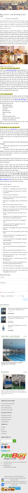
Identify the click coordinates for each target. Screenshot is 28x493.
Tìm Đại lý (3, 427)
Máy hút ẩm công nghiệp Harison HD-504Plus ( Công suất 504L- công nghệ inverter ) (18, 309)
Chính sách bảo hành (6, 405)
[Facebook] (2, 447)
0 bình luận (8, 18)
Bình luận (3, 282)
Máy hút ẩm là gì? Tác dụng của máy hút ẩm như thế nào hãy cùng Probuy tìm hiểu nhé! (15, 262)
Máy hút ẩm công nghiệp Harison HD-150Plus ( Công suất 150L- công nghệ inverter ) (18, 317)
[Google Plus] (5, 447)
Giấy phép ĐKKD (5, 421)
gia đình (14, 70)
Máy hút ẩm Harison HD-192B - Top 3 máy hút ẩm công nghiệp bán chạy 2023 (15, 271)
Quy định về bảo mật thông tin (7, 403)
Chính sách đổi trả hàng (6, 407)
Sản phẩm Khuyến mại (6, 419)
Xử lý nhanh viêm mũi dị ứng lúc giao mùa (13, 265)
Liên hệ (2, 429)
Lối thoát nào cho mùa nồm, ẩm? (11, 186)
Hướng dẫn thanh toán (6, 417)
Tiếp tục (25, 299)
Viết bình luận (15, 18)
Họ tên (2, 277)
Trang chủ (3, 6)
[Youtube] (8, 447)
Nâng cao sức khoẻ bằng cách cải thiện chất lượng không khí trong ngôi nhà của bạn (15, 209)
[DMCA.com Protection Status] (5, 450)
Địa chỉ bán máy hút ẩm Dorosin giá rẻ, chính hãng (15, 268)
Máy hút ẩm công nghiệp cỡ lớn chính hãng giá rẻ (15, 206)
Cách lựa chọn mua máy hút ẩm (10, 195)
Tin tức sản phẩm (12, 6)
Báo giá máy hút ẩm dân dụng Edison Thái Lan (14, 250)
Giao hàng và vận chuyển (7, 410)
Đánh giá (3, 296)
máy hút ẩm (9, 70)
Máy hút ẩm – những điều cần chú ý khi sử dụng (14, 189)
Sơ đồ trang (3, 433)
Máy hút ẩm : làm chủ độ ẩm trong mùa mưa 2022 (15, 252)
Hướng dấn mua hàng (6, 415)
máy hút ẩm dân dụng (20, 99)
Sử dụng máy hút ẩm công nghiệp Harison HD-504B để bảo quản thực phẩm (14, 224)
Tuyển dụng (3, 431)
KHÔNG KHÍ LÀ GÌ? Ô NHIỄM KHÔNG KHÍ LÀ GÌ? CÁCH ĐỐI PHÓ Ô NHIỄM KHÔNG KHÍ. (15, 217)
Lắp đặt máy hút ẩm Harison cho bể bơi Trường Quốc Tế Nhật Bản (11, 363)
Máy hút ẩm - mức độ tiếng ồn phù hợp (18, 7)
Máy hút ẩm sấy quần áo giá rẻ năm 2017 (13, 204)
